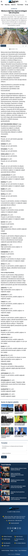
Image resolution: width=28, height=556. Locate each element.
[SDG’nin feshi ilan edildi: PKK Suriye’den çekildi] (21, 419)
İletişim (12, 550)
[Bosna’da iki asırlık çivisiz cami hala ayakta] (7, 407)
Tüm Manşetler (6, 543)
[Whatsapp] (18, 528)
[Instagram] (13, 528)
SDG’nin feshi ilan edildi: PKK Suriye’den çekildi (20, 424)
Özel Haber (20, 4)
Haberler (13, 4)
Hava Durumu (19, 536)
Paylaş (4, 45)
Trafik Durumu (6, 539)
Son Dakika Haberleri (21, 543)
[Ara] (26, 1)
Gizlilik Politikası (5, 550)
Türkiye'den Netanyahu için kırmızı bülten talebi (21, 436)
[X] (10, 528)
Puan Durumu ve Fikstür (19, 539)
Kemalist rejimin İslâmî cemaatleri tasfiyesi (6, 424)
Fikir (2, 4)
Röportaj (7, 4)
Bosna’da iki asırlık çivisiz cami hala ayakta (7, 413)
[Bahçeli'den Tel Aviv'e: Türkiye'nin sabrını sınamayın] (7, 431)
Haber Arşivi (6, 545)
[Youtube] (15, 528)
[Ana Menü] (1, 1)
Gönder (4, 457)
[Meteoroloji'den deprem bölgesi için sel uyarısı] (14, 36)
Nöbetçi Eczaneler (8, 536)
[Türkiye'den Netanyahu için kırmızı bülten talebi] (21, 431)
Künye (16, 550)
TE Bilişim (17, 554)
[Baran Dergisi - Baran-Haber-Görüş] (13, 1)
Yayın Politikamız (22, 550)
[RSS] (20, 528)
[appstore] (14, 531)
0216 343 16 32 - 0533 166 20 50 (15, 520)
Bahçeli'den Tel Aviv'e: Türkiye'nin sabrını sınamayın (6, 436)
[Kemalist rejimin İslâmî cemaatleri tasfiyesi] (7, 419)
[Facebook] (8, 528)
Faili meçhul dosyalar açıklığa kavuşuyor (19, 413)
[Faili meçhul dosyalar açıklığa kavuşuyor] (21, 407)
